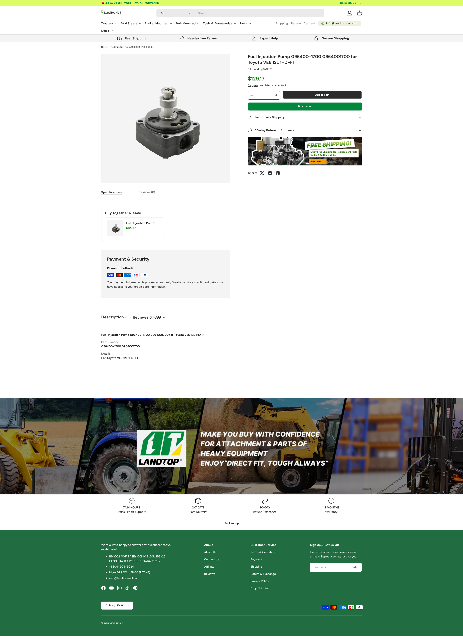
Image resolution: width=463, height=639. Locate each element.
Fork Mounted (186, 23)
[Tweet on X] (262, 173)
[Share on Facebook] (270, 173)
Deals (105, 31)
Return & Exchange (263, 574)
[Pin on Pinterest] (278, 173)
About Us (210, 552)
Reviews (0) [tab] (147, 192)
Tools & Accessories (217, 23)
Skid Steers (129, 23)
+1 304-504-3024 (121, 566)
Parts (243, 23)
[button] (360, 13)
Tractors (107, 23)
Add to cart (322, 94)
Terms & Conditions (263, 552)
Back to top (231, 523)
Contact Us (211, 559)
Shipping (282, 23)
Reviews (209, 574)
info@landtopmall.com (124, 578)
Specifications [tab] (111, 192)
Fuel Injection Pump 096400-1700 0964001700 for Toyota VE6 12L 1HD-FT (132, 47)
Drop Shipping (259, 588)
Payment (256, 559)
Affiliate (209, 566)
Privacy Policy (259, 581)
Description (112, 317)
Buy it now (304, 106)
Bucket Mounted (156, 23)
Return (296, 23)
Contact (309, 23)
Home (104, 47)
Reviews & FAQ (147, 317)
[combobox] (240, 13)
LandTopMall (116, 622)
